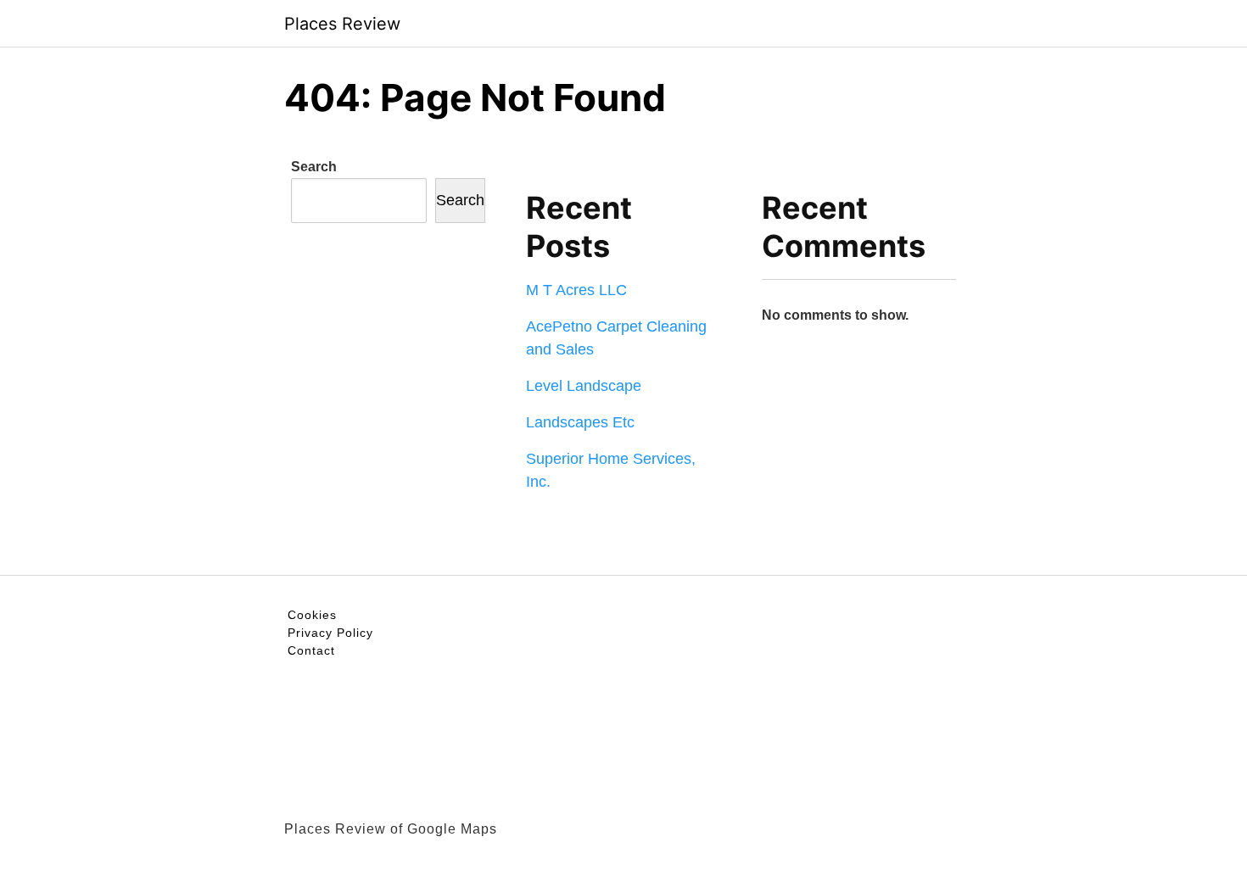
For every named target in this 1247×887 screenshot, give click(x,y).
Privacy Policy (330, 632)
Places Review (342, 23)
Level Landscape (583, 385)
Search (314, 166)
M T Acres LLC (576, 290)
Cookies (312, 615)
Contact (311, 650)
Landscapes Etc (580, 422)
